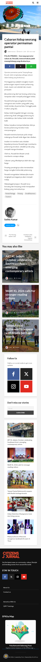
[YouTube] (26, 386)
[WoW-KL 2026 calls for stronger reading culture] (20, 301)
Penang (20, 193)
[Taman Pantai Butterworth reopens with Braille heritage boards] (20, 336)
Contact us (7, 592)
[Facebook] (13, 374)
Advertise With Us (9, 602)
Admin (11, 278)
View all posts (10, 225)
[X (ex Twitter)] (26, 374)
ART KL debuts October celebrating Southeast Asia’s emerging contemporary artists (19, 442)
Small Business (30, 193)
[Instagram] (13, 386)
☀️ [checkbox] (6, 656)
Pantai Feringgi (10, 193)
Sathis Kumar (11, 51)
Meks (22, 657)
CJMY (10, 347)
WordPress (35, 657)
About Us (6, 588)
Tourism (8, 197)
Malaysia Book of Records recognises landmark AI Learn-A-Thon (18, 539)
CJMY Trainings (8, 606)
